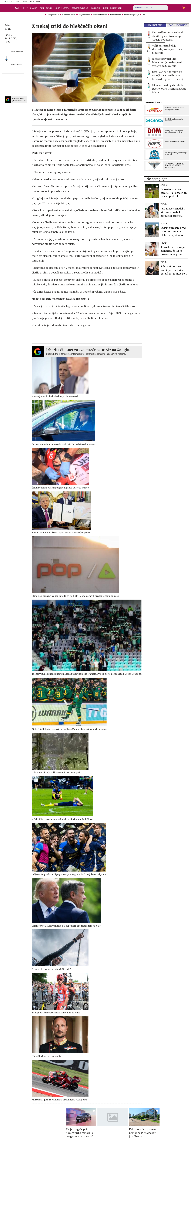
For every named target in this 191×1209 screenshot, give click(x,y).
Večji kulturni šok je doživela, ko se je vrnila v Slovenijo (167, 49)
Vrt (144, 15)
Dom (105, 8)
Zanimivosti (115, 8)
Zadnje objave (178, 25)
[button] (6, 7)
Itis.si (32, 2)
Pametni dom (115, 15)
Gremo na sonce (68, 15)
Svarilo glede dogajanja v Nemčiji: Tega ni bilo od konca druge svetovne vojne (169, 75)
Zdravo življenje (80, 8)
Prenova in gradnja (131, 15)
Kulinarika (95, 8)
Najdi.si (24, 2)
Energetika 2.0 (53, 15)
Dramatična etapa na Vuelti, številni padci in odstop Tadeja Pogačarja (168, 36)
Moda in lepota (61, 8)
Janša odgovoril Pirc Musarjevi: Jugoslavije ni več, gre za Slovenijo (167, 62)
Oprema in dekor (100, 15)
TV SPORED (9, 2)
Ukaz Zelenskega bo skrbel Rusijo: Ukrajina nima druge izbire (169, 89)
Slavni (49, 8)
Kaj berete (155, 25)
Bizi (17, 2)
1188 (38, 2)
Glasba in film (37, 8)
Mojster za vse (84, 15)
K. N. (8, 28)
